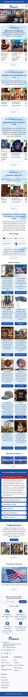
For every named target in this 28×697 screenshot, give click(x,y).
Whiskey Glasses (7, 340)
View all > (14, 557)
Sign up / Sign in (18, 668)
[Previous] (2, 460)
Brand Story (4, 677)
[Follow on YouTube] (7, 653)
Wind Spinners (7, 434)
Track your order (5, 662)
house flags (11, 253)
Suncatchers (7, 371)
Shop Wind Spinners (7, 448)
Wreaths (20, 371)
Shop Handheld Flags (20, 324)
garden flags (17, 253)
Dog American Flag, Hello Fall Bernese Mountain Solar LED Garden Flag (11, 104)
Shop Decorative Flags (7, 292)
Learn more (14, 539)
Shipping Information (6, 669)
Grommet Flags (20, 278)
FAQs (15, 660)
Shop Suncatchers (7, 385)
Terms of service (5, 682)
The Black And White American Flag (11, 585)
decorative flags (7, 251)
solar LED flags (21, 254)
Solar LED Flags (21, 434)
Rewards (16, 670)
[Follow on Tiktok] (10, 653)
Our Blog (16, 662)
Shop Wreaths (20, 385)
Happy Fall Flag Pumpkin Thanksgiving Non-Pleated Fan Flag (23, 55)
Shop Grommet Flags (21, 292)
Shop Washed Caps (7, 417)
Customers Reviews (19, 665)
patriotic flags (19, 228)
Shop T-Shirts (21, 417)
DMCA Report (4, 687)
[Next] (26, 460)
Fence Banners (21, 340)
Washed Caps (7, 403)
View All (13, 64)
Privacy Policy (4, 680)
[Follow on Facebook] (1, 653)
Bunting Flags (7, 309)
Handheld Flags (20, 309)
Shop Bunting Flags (7, 323)
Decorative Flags (7, 278)
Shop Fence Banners (20, 354)
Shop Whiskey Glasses (7, 355)
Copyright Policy (5, 685)
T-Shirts (20, 403)
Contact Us (4, 660)
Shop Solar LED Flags (20, 448)
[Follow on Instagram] (4, 653)
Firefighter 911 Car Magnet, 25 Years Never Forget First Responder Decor (9, 55)
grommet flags (9, 254)
